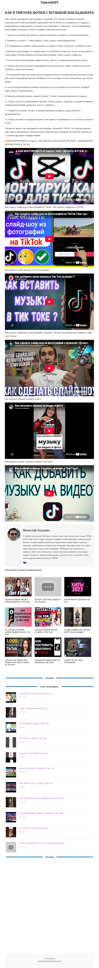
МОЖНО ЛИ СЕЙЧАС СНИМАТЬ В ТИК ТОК (36, 768)
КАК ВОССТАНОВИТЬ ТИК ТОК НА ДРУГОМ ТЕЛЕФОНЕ (42, 843)
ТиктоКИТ (49, 3)
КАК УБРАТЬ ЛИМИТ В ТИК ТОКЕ (32, 738)
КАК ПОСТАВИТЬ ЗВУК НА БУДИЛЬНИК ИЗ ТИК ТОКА (41, 798)
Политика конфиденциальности (49, 961)
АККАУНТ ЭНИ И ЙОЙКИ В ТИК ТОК (33, 753)
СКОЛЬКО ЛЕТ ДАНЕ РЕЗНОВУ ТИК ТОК (35, 693)
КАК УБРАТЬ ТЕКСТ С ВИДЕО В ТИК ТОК (36, 783)
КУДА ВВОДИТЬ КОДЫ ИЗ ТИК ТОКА (34, 723)
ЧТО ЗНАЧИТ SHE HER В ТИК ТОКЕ (33, 828)
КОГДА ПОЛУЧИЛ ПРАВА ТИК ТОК (33, 708)
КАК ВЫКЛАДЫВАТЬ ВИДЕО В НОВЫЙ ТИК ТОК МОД (41, 813)
